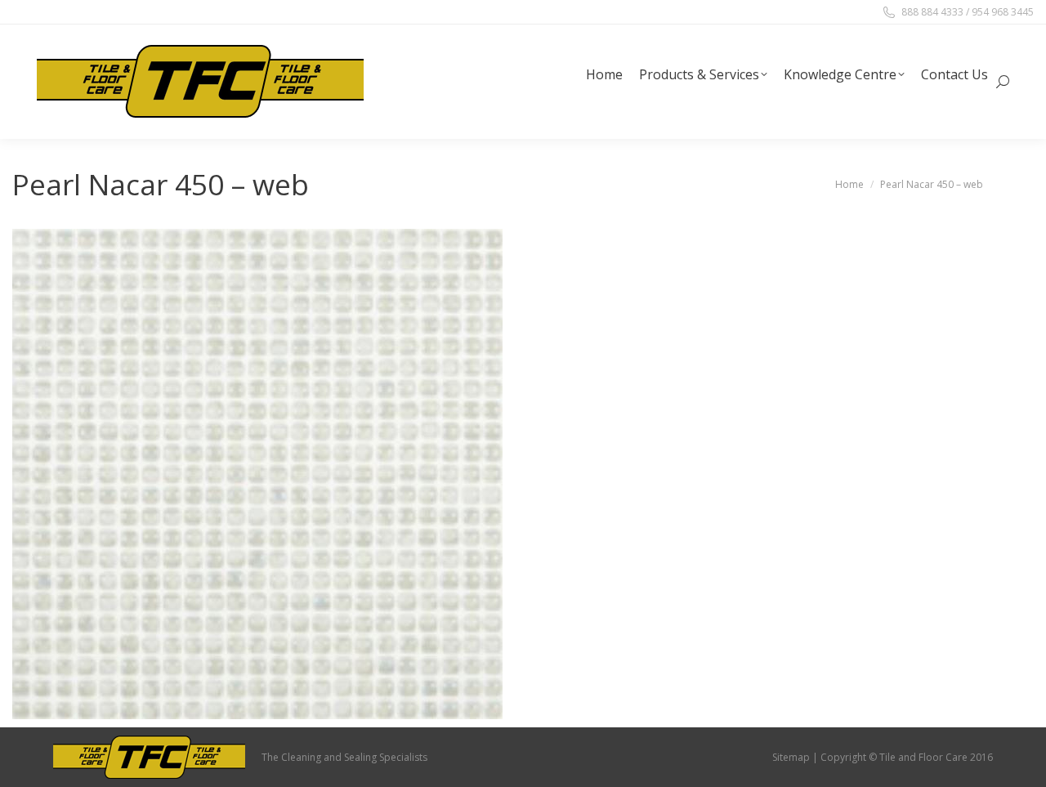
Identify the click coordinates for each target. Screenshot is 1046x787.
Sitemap (791, 757)
